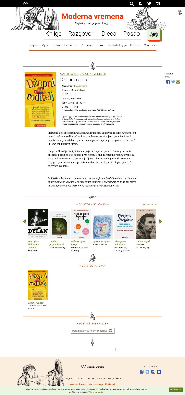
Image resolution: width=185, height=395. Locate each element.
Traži (110, 330)
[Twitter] (149, 4)
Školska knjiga (80, 86)
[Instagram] (158, 4)
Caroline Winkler (93, 73)
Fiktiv (118, 378)
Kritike (57, 45)
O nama (73, 384)
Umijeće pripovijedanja (58, 244)
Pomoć (82, 384)
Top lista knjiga (117, 45)
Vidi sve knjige (150, 204)
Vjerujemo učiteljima (122, 246)
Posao (131, 33)
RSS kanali (110, 384)
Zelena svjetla (143, 244)
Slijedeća (160, 223)
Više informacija (95, 392)
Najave (33, 45)
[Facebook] (140, 4)
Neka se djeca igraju (79, 246)
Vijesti (45, 45)
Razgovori (81, 33)
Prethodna (25, 223)
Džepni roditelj (37, 305)
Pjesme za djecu (101, 243)
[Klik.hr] (159, 372)
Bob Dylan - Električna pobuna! (34, 246)
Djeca (108, 33)
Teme (100, 45)
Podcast (135, 45)
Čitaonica (150, 45)
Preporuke (70, 45)
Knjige (53, 33)
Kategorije (153, 34)
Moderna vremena (92, 16)
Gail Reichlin (69, 73)
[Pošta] (178, 81)
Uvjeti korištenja (95, 384)
